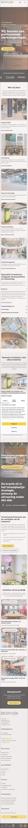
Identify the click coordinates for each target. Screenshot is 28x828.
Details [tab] (23, 400)
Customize (14, 427)
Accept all (14, 423)
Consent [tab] (5, 400)
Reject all (14, 431)
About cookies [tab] (14, 400)
